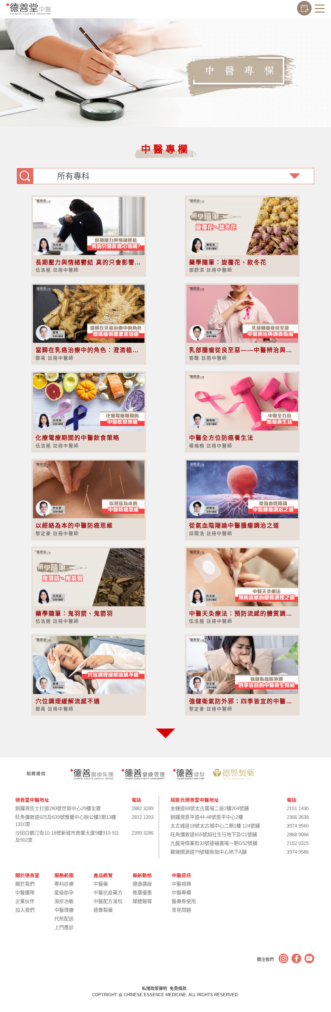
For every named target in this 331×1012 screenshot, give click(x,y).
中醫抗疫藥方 (108, 892)
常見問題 (181, 910)
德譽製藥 (103, 910)
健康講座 (142, 884)
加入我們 (25, 910)
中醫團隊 (25, 892)
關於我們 (25, 884)
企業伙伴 (25, 901)
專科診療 (64, 884)
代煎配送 (64, 918)
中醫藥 (100, 884)
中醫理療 (64, 910)
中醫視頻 (181, 884)
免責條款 (178, 988)
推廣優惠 (142, 892)
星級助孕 (64, 892)
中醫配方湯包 (108, 901)
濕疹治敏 (64, 901)
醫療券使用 (184, 901)
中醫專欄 (181, 892)
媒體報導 (142, 901)
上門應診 (64, 927)
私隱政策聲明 (154, 988)
